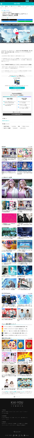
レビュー (21, 411)
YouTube (15, 406)
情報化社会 (7, 417)
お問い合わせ (10, 423)
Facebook (13, 406)
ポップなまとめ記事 (5, 413)
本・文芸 (3, 417)
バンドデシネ (14, 126)
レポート (17, 411)
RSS (22, 406)
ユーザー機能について (20, 423)
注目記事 (6, 411)
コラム (14, 411)
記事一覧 (3, 411)
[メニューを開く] (1, 3)
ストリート (3, 419)
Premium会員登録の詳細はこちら (17, 114)
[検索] (33, 4)
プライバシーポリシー (5, 425)
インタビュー (25, 411)
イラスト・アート (17, 417)
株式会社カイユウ (7, 391)
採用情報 (22, 425)
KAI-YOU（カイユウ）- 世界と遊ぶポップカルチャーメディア (17, 4)
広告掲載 (14, 423)
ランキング (10, 411)
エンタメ (7, 419)
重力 (19, 126)
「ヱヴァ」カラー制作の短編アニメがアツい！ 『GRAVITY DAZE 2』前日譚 (14, 14)
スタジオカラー (15, 128)
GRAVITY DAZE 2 (5, 120)
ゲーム (26, 417)
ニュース (8, 10)
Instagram (20, 406)
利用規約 (26, 423)
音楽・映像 (23, 417)
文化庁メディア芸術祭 (7, 128)
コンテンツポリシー (23, 391)
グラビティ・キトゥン (25, 126)
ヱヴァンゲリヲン (23, 128)
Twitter (11, 406)
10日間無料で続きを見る (17, 87)
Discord (18, 406)
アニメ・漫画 (3, 10)
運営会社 (18, 425)
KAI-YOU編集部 (14, 391)
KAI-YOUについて (4, 423)
